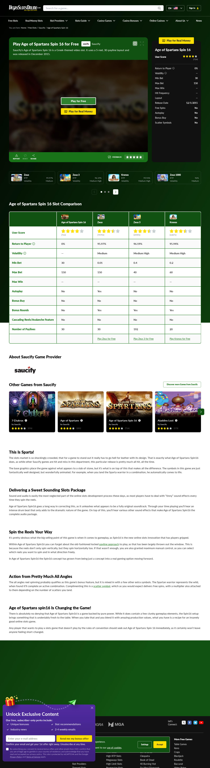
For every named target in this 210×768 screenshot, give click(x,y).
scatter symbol (101, 586)
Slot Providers (79, 763)
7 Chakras (17, 420)
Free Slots (32, 27)
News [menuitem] (199, 20)
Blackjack (178, 756)
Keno (176, 748)
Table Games (180, 744)
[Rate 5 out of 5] (140, 157)
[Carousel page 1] (101, 192)
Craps (177, 752)
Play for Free (78, 101)
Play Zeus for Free (106, 338)
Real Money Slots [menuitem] (34, 20)
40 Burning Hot (148, 763)
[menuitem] (59, 20)
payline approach (109, 544)
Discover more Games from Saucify (182, 384)
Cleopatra (145, 756)
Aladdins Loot (166, 420)
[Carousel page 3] (108, 192)
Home (23, 27)
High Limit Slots (114, 763)
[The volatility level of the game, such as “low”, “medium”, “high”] (165, 73)
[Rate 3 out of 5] (134, 157)
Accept (160, 744)
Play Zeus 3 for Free (144, 338)
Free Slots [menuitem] (13, 20)
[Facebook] (189, 722)
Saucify (42, 27)
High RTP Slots (113, 756)
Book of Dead (147, 759)
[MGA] (116, 724)
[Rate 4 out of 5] (137, 157)
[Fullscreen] (142, 43)
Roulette (178, 759)
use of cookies (114, 747)
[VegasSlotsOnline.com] (25, 8)
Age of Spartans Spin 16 (123, 420)
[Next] (115, 192)
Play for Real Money (81, 111)
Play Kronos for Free (180, 338)
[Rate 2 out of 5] (130, 157)
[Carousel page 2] (105, 192)
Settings (144, 744)
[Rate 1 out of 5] (127, 157)
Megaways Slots (114, 759)
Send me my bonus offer (74, 738)
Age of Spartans (69, 420)
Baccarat (178, 763)
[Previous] (94, 192)
